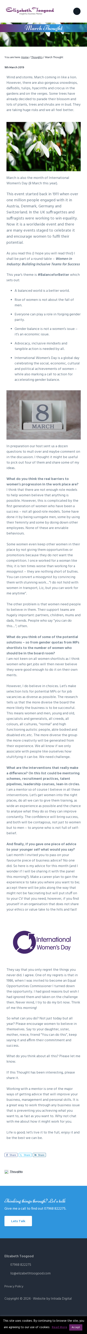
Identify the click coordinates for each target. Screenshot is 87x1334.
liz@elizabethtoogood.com (30, 1273)
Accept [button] (76, 1327)
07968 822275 (20, 1265)
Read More (59, 1327)
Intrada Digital (61, 1298)
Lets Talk (18, 1221)
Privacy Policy (13, 1286)
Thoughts (16, 1171)
